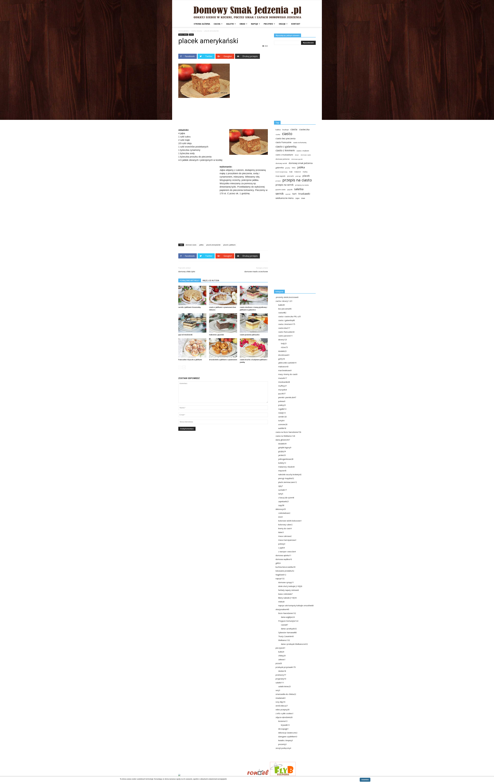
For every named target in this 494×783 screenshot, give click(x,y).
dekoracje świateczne (287, 732)
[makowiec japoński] (223, 323)
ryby (280, 486)
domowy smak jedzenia (300, 163)
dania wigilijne (288, 617)
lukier (281, 532)
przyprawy (281, 679)
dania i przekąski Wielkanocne (294, 644)
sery (278, 690)
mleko (281, 601)
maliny (305, 172)
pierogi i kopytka (286, 478)
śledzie (282, 671)
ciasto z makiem (303, 151)
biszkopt (285, 130)
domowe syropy (286, 582)
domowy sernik (281, 163)
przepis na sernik (284, 184)
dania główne (283, 440)
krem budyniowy (281, 172)
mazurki (282, 378)
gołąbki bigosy (284, 447)
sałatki (230, 24)
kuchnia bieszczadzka (285, 567)
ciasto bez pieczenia (285, 138)
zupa (297, 198)
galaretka (280, 167)
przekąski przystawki (286, 667)
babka (278, 129)
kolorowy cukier (285, 524)
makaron (297, 172)
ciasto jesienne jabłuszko (249, 335)
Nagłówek (281, 574)
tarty (280, 494)
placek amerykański (213, 245)
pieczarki (290, 176)
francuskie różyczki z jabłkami (190, 360)
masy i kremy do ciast (287, 374)
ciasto (287, 133)
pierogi (298, 176)
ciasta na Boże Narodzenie (288, 432)
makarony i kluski (286, 467)
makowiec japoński (216, 335)
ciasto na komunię (299, 142)
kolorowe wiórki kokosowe (290, 521)
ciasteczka (304, 129)
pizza (279, 663)
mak (291, 172)
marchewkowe (285, 370)
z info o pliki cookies (284, 713)
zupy (281, 505)
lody (283, 343)
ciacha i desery (196, 31)
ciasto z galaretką (286, 146)
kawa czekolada (285, 594)
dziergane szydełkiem (287, 736)
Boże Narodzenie (287, 613)
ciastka (278, 134)
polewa (281, 401)
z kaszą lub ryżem (286, 497)
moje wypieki (280, 176)
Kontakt (295, 24)
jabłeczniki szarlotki (287, 363)
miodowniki (284, 382)
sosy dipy (280, 702)
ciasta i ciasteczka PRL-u (289, 316)
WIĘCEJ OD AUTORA (210, 281)
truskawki (304, 193)
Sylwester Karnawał (287, 632)
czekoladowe (284, 513)
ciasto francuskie (283, 142)
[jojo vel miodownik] (192, 323)
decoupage (283, 729)
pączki (289, 189)
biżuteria (282, 721)
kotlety (282, 463)
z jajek (281, 547)
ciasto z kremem (285, 150)
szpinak (287, 194)
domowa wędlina (284, 559)
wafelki (282, 428)
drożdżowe (284, 355)
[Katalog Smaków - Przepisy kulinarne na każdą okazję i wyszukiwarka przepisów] (212, 775)
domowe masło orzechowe (256, 271)
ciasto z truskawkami (284, 155)
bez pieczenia (285, 309)
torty (281, 420)
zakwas (281, 659)
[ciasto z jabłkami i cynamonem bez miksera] (223, 295)
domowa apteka (283, 555)
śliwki (303, 198)
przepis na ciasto (297, 180)
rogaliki (282, 409)
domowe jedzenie (283, 159)
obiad (242, 24)
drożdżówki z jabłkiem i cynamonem (223, 360)
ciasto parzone (285, 336)
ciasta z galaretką (286, 320)
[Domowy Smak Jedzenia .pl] (247, 10)
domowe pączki (297, 159)
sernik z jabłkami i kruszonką (189, 307)
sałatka (298, 189)
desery (282, 339)
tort (294, 193)
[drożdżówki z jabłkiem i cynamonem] (223, 348)
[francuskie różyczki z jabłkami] (192, 348)
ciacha (217, 24)
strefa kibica (282, 706)
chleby (282, 655)
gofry (281, 359)
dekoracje (281, 509)
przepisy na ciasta (302, 185)
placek (306, 175)
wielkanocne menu (285, 198)
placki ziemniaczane (287, 482)
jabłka (201, 245)
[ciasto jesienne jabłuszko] (254, 323)
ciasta (191, 34)
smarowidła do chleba (286, 694)
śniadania (280, 698)
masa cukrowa (285, 536)
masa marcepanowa (287, 540)
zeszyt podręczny (283, 748)
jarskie (282, 455)
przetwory (281, 675)
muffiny (282, 386)
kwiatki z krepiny (285, 740)
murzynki (282, 389)
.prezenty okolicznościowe (287, 297)
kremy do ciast (285, 528)
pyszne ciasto (281, 189)
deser (297, 155)
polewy (281, 544)
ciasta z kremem (286, 324)
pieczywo (268, 24)
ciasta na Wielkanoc (285, 436)
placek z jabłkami (229, 245)
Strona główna (202, 24)
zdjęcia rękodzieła (284, 717)
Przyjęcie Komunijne (288, 621)
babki (281, 305)
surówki (282, 490)
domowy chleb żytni (186, 271)
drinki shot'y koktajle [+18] (290, 586)
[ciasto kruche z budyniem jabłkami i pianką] (254, 348)
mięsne (282, 470)
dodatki (282, 351)
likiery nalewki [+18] (287, 598)
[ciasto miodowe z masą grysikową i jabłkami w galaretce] (254, 295)
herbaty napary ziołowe (288, 590)
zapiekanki (283, 501)
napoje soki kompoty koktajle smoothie (296, 605)
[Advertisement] (223, 113)
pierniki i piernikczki (287, 397)
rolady (281, 413)
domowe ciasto (191, 245)
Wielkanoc (284, 640)
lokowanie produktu (285, 571)
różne (284, 347)
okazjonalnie (282, 609)
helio (293, 168)
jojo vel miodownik (185, 335)
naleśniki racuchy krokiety (289, 474)
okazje (282, 24)
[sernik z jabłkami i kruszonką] (192, 295)
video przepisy (282, 709)
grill (278, 563)
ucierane (282, 424)
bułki (281, 652)
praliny (282, 405)
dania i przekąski (289, 628)
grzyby (287, 168)
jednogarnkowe (285, 459)
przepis (278, 181)
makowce (283, 366)
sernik (280, 193)
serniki (282, 416)
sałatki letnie (284, 686)
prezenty (282, 744)
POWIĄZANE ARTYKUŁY (189, 281)
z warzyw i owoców (287, 551)
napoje (254, 24)
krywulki (285, 725)
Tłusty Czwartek (286, 636)
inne (280, 517)
